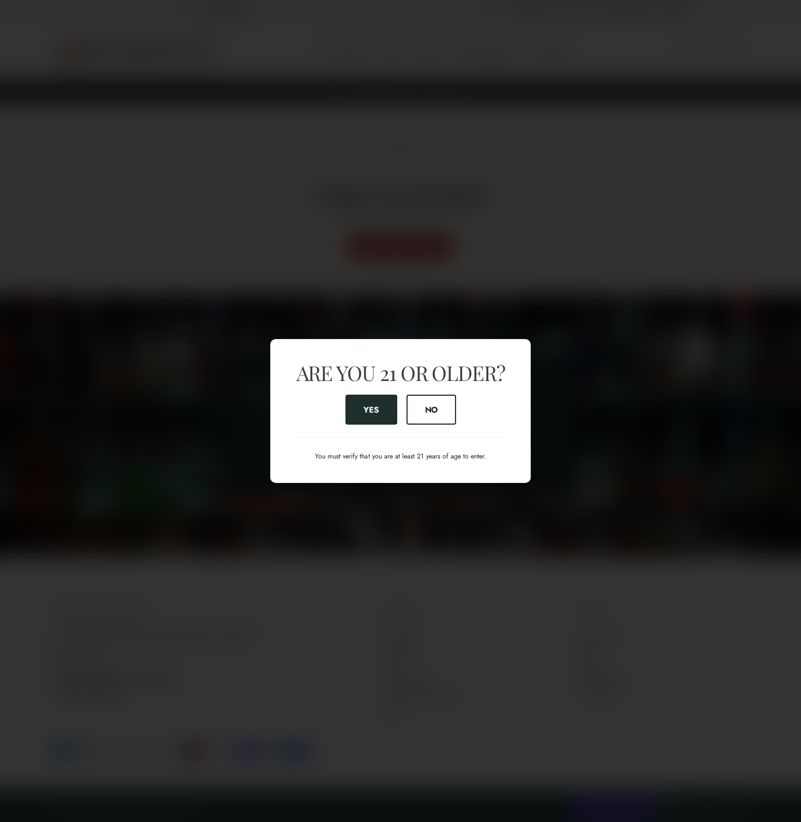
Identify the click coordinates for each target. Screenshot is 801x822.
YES (371, 409)
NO (431, 409)
